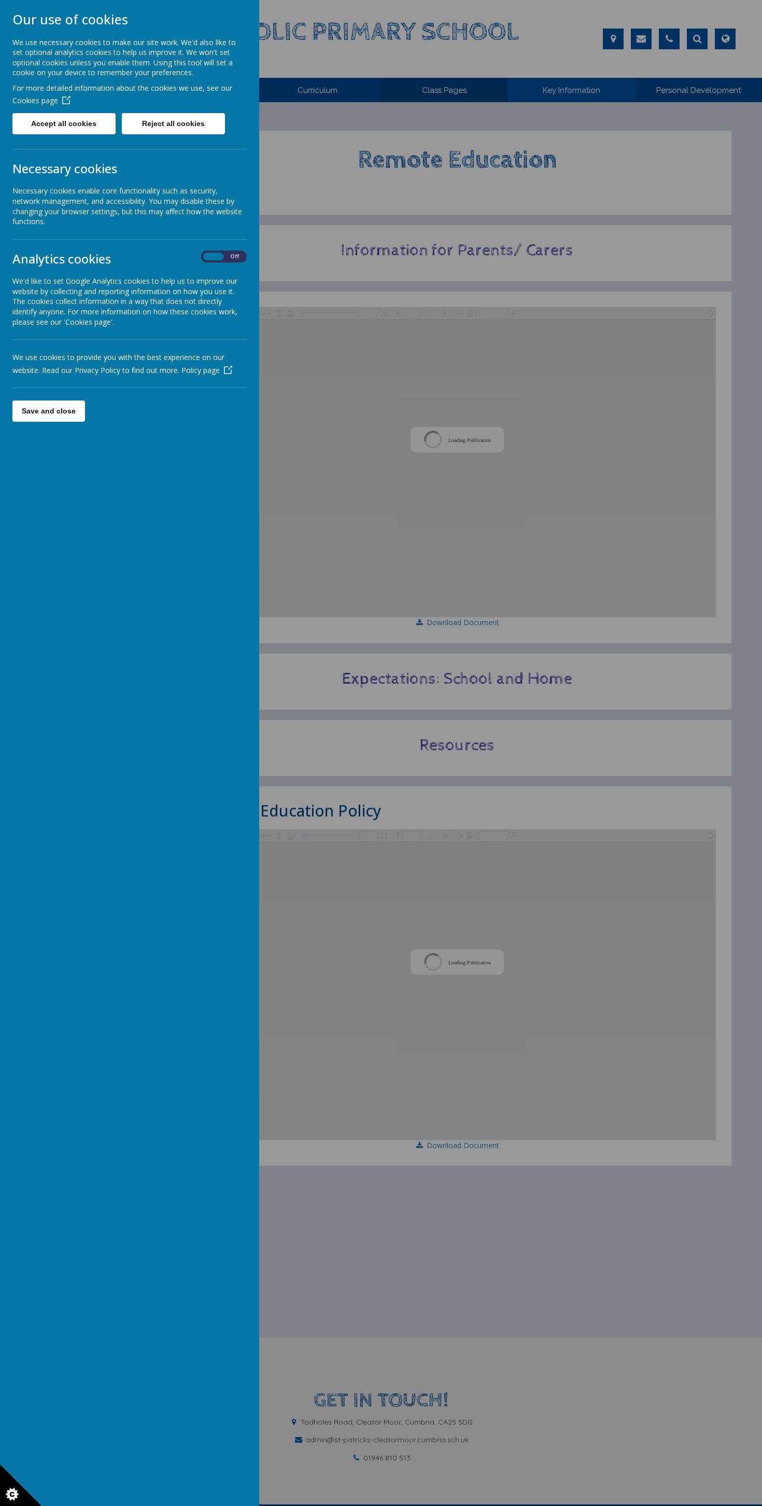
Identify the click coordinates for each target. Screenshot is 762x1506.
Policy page (200, 370)
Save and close (49, 411)
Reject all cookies (173, 123)
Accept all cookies (63, 123)
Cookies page (35, 100)
